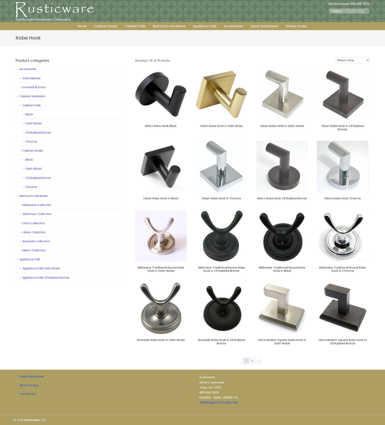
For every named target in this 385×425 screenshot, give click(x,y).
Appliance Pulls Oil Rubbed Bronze (46, 278)
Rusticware (55, 9)
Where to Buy (28, 385)
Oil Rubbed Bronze (38, 133)
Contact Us (27, 394)
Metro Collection (34, 250)
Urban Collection (34, 232)
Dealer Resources (31, 376)
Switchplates (32, 78)
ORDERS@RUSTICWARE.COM (219, 403)
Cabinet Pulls (32, 105)
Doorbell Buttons (34, 87)
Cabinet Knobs (33, 151)
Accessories (28, 69)
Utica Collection (34, 223)
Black (29, 114)
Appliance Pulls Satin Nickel (41, 268)
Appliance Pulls (30, 259)
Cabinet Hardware (32, 96)
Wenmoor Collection (37, 214)
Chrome (31, 142)
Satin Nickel (34, 123)
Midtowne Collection (37, 205)
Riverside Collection (36, 241)
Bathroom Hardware (34, 196)
